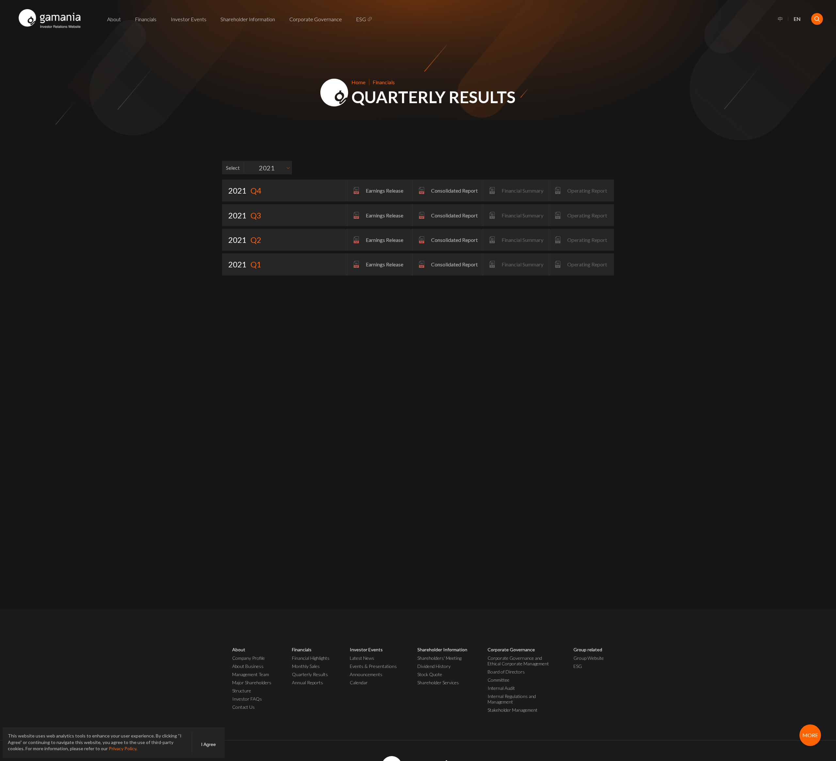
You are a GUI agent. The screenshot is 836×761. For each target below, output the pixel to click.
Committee (498, 680)
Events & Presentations (373, 666)
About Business (248, 666)
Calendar (359, 682)
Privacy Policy (122, 748)
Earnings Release (384, 190)
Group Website (588, 658)
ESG (361, 19)
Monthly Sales (306, 666)
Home (358, 82)
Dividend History (434, 666)
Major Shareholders (251, 682)
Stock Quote (429, 674)
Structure (241, 690)
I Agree (208, 744)
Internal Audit (501, 688)
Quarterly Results (310, 674)
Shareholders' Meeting (439, 658)
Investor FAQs (247, 699)
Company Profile (248, 658)
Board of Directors (506, 671)
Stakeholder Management (513, 710)
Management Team (250, 674)
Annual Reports (307, 682)
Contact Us (243, 707)
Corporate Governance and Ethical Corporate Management (518, 660)
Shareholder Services (438, 682)
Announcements (366, 674)
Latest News (362, 658)
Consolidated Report (454, 190)
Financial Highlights (311, 658)
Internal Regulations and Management (512, 699)
